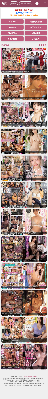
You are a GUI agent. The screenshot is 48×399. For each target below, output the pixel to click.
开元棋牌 (35, 39)
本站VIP (14, 3)
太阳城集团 (35, 33)
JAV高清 (12, 27)
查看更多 (43, 45)
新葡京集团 (12, 39)
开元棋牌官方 (35, 27)
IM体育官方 (12, 33)
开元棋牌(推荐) (25, 3)
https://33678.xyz (30, 376)
